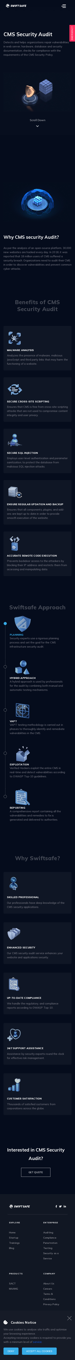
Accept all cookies (39, 1351)
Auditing (48, 1232)
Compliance (49, 1237)
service (37, 1342)
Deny (11, 1351)
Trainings (14, 1242)
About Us (48, 1283)
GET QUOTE (36, 1172)
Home (12, 1232)
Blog (11, 1248)
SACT (12, 1283)
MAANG (13, 1288)
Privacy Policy (51, 1304)
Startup (13, 1237)
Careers (47, 1288)
